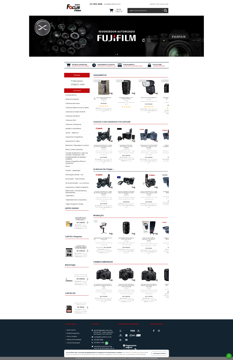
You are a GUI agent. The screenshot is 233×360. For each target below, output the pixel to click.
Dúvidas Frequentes (72, 333)
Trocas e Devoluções (72, 343)
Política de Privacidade (73, 340)
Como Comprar (71, 336)
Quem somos (70, 330)
